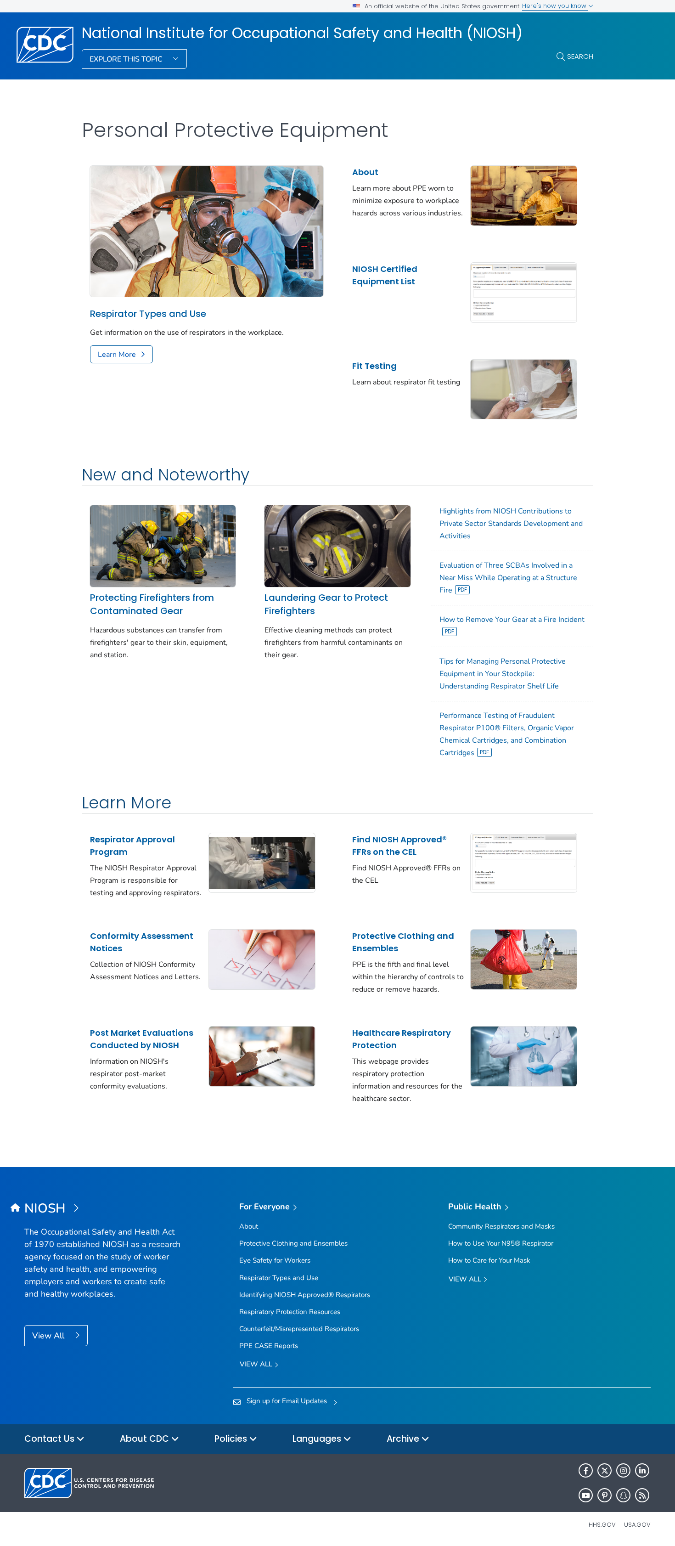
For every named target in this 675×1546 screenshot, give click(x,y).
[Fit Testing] (524, 388)
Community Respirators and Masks (501, 1226)
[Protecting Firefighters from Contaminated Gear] (163, 545)
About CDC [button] (145, 1439)
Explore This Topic (127, 59)
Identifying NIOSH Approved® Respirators (304, 1294)
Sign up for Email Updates (287, 1400)
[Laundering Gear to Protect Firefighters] (337, 545)
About (365, 172)
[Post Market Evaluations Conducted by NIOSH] (262, 1055)
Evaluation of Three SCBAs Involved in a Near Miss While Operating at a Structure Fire (508, 577)
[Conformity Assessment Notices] (262, 959)
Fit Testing (374, 366)
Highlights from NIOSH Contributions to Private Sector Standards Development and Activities (511, 523)
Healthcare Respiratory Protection (401, 1039)
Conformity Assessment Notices (141, 942)
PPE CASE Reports (268, 1345)
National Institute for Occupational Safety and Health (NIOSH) (302, 33)
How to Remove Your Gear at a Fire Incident (512, 620)
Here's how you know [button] (555, 5)
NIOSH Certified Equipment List (384, 275)
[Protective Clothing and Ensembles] (524, 959)
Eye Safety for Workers (274, 1260)
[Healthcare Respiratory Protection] (524, 1055)
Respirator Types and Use (148, 313)
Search (580, 56)
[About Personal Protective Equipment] (524, 194)
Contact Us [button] (50, 1439)
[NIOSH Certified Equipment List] (524, 291)
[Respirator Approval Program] (262, 862)
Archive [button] (404, 1439)
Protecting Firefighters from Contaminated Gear (152, 604)
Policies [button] (231, 1439)
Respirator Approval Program (132, 846)
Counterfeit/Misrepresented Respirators (299, 1328)
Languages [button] (317, 1439)
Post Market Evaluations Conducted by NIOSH (141, 1039)
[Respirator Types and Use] (206, 230)
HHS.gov (602, 1524)
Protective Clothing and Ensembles (403, 942)
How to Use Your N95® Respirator (500, 1243)
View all (257, 1364)
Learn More (117, 355)
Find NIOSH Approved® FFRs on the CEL (399, 846)
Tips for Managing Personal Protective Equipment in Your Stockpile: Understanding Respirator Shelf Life (502, 673)
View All (49, 1335)
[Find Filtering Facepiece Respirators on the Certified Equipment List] (524, 862)
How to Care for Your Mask (489, 1260)
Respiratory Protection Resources (289, 1311)
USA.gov (637, 1524)
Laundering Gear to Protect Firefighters (326, 604)
